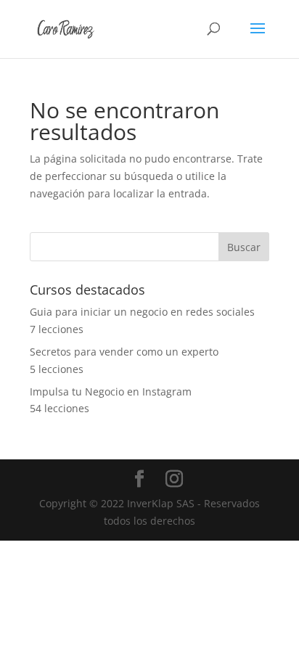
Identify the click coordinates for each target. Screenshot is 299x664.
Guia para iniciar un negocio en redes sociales (142, 312)
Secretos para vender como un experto (124, 351)
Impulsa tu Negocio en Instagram (111, 391)
